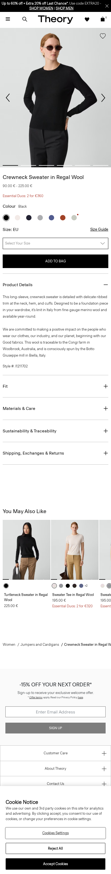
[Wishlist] (87, 19)
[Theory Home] (55, 19)
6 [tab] (100, 165)
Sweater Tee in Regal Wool (73, 595)
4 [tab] (64, 165)
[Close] (107, 6)
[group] (26, 550)
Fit (5, 386)
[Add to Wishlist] (103, 37)
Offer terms (36, 697)
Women (9, 645)
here (80, 697)
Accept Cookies (55, 864)
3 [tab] (46, 165)
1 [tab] (10, 165)
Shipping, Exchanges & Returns (33, 453)
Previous (8, 97)
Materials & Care (19, 408)
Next (103, 97)
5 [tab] (82, 165)
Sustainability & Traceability (29, 430)
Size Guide (99, 229)
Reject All (55, 848)
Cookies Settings (55, 833)
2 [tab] (28, 165)
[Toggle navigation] (7, 19)
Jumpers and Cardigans (39, 645)
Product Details (18, 284)
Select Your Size (17, 243)
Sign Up (55, 728)
